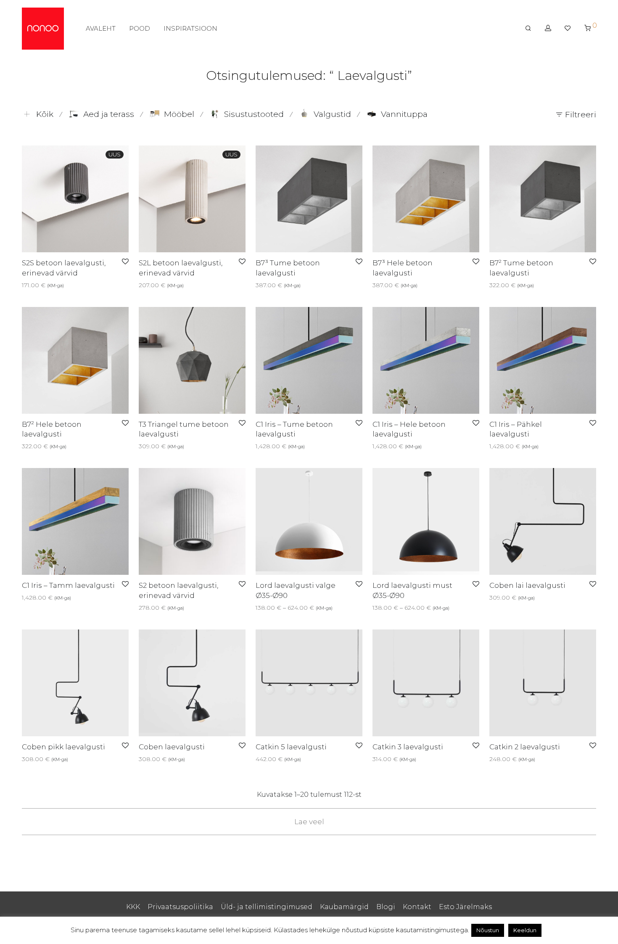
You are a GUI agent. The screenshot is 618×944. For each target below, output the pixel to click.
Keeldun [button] (524, 930)
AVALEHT (101, 28)
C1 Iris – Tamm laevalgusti (68, 585)
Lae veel (309, 821)
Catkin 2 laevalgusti (524, 747)
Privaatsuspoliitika (180, 907)
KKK (133, 907)
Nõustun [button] (487, 930)
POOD (139, 28)
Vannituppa (404, 114)
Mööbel (179, 114)
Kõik (44, 114)
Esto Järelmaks (465, 907)
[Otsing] (528, 28)
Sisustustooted (254, 114)
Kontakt (417, 907)
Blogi (385, 907)
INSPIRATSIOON (190, 28)
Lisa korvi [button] (266, 446)
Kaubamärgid (344, 907)
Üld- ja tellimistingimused (266, 907)
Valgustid (332, 114)
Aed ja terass (108, 114)
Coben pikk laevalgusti (63, 747)
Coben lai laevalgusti (527, 585)
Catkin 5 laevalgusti (291, 747)
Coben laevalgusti (172, 747)
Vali (24, 285)
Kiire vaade (49, 285)
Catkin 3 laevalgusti (407, 747)
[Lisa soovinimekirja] (125, 262)
